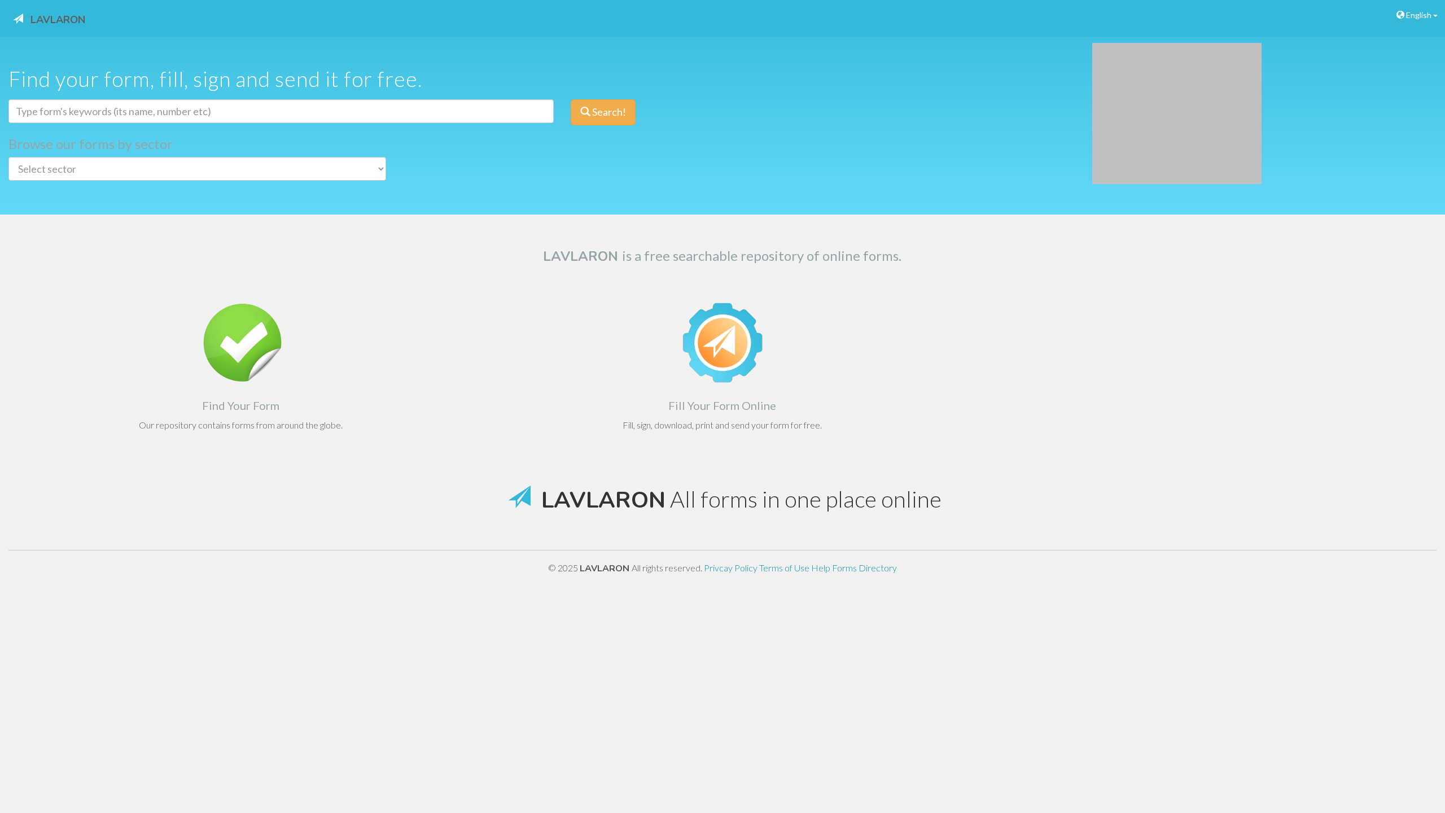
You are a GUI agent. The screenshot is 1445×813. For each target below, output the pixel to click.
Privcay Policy (731, 567)
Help (821, 567)
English (1418, 15)
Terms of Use (785, 567)
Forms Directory (864, 567)
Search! (608, 112)
